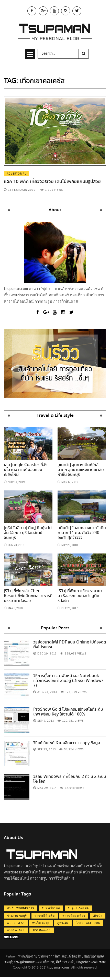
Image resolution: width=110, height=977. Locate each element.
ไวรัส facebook (88, 923)
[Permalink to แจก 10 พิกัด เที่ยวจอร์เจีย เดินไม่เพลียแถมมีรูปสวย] (55, 131)
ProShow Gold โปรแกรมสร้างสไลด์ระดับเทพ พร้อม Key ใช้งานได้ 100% (68, 712)
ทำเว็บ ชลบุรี (41, 923)
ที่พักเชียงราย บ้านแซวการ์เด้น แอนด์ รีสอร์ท (49, 956)
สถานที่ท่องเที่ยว (73, 916)
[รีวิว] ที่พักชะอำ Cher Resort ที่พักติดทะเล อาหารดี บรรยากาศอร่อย (28, 596)
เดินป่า (97, 916)
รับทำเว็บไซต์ (51, 908)
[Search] (84, 53)
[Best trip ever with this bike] (16, 653)
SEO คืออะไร (41, 930)
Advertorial (16, 173)
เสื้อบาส (48, 962)
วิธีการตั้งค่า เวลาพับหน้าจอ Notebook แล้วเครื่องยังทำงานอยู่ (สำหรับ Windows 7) (68, 681)
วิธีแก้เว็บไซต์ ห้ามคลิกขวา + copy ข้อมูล (66, 743)
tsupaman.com (58, 967)
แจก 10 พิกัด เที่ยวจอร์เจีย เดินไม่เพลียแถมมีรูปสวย (52, 181)
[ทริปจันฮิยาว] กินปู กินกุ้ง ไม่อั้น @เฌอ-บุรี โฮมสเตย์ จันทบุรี (28, 533)
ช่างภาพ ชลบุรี (17, 916)
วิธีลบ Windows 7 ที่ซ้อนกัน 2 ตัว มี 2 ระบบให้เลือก (69, 779)
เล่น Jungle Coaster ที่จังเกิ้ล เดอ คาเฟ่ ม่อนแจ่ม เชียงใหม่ (26, 470)
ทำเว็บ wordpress (20, 908)
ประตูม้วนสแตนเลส (28, 962)
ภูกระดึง (63, 923)
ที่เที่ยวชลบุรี (64, 962)
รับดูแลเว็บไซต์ (78, 908)
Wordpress (16, 923)
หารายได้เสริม (45, 916)
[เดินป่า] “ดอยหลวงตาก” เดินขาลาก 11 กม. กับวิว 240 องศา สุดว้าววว (82, 533)
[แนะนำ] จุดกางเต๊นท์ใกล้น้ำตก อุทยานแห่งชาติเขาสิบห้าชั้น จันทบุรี (81, 470)
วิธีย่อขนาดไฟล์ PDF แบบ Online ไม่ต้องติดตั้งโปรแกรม (69, 644)
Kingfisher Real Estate (91, 962)
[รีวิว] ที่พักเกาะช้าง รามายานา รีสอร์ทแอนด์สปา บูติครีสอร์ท (80, 596)
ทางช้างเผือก (16, 930)
